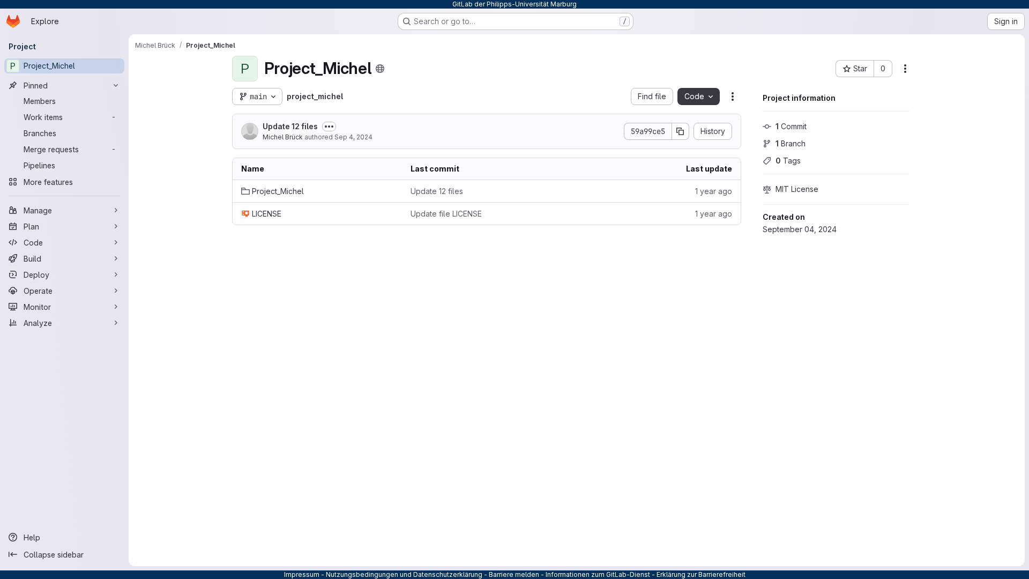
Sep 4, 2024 (353, 137)
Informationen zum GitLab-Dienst (598, 574)
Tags (788, 160)
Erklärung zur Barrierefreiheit (701, 574)
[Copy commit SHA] (680, 131)
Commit (791, 126)
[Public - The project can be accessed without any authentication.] (380, 68)
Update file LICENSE (446, 213)
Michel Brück (283, 137)
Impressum (301, 574)
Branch (791, 143)
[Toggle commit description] (329, 126)
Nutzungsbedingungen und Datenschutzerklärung (404, 574)
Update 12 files (290, 126)
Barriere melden (514, 574)
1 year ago (713, 191)
